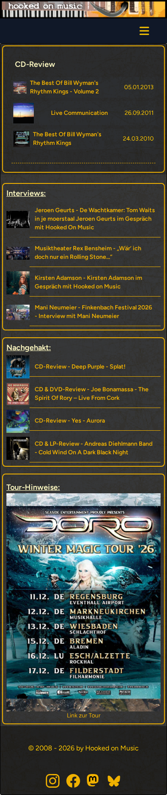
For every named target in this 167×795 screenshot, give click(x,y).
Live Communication (79, 113)
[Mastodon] (94, 781)
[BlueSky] (114, 781)
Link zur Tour (78, 715)
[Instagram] (53, 781)
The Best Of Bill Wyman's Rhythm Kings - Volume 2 (64, 87)
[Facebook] (73, 781)
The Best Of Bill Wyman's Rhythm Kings (67, 139)
